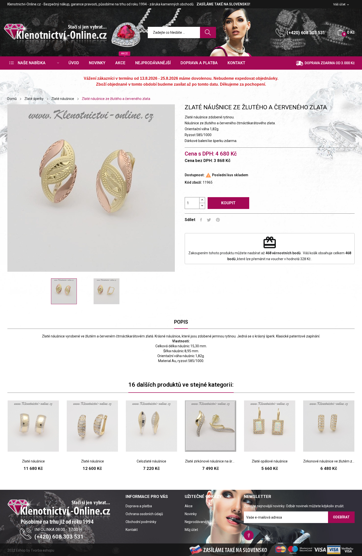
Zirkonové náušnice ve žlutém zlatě (328, 461)
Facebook (249, 535)
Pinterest (218, 219)
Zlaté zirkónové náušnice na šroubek (210, 461)
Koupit (228, 203)
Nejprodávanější (197, 522)
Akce (189, 506)
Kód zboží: (193, 182)
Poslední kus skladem (230, 175)
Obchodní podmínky (141, 522)
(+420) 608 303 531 (306, 32)
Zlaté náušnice (33, 461)
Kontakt (132, 530)
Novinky (191, 514)
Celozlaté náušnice (151, 461)
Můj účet (191, 530)
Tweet (209, 219)
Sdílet (201, 219)
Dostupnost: (195, 175)
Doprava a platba (139, 506)
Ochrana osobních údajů (144, 514)
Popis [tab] (181, 322)
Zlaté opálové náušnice (270, 461)
